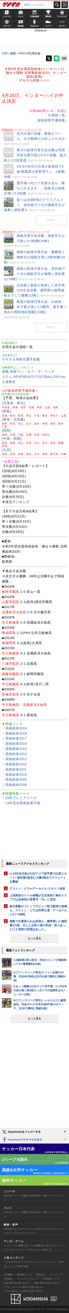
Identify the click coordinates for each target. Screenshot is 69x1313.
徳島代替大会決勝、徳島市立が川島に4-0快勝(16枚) (34, 240)
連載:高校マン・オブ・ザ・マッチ (28, 371)
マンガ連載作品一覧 (39, 1245)
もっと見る (34, 938)
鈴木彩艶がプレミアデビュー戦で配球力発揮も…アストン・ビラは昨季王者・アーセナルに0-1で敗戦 (38, 910)
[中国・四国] (11, 439)
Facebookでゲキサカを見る (24, 1139)
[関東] (6, 411)
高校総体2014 (16, 754)
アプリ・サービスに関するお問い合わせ (23, 1287)
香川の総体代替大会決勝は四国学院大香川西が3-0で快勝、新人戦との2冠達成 (35, 155)
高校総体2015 (16, 749)
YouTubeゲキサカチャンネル (17, 1229)
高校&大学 (35, 1195)
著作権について (24, 1274)
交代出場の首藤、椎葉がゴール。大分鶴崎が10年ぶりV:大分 (34, 138)
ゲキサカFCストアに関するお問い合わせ (23, 1291)
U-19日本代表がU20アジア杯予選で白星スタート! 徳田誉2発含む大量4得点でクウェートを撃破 (38, 877)
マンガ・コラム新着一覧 (15, 1245)
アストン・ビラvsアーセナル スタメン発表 (37, 888)
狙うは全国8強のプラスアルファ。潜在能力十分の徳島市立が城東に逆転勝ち (34, 205)
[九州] (6, 450)
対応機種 (8, 1274)
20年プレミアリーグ (21, 798)
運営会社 (41, 1274)
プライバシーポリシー (27, 1279)
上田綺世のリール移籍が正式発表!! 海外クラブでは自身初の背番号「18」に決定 (38, 897)
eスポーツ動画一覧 (43, 1250)
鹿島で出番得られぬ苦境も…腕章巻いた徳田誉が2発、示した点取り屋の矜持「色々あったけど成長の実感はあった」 (38, 925)
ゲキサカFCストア (12, 1262)
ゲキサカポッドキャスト (24, 1233)
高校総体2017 (16, 738)
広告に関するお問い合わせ (16, 1283)
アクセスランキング (33, 1262)
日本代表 (8, 1195)
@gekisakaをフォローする (24, 1131)
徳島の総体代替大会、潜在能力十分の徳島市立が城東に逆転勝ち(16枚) (34, 274)
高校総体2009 (16, 779)
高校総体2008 (16, 785)
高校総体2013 (16, 759)
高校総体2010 (16, 774)
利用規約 (8, 1279)
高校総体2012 (16, 764)
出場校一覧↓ (57, 115)
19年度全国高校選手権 (22, 803)
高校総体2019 (16, 728)
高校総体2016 (16, 743)
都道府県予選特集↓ (52, 120)
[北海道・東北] (13, 403)
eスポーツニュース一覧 (20, 1250)
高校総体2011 (15, 769)
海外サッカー (49, 1195)
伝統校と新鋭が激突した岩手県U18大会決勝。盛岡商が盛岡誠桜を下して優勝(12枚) (34, 290)
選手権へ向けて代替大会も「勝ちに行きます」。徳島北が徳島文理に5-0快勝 (34, 188)
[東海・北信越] (13, 419)
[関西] (6, 430)
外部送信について (51, 1279)
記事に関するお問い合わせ (46, 1283)
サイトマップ (56, 1274)
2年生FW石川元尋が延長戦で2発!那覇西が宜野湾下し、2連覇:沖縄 (35, 172)
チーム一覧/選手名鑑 (18, 1266)
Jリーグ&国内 (21, 1195)
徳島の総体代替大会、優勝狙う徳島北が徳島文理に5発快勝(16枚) (34, 257)
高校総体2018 (16, 733)
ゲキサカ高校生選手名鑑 (21, 359)
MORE (51, 220)
